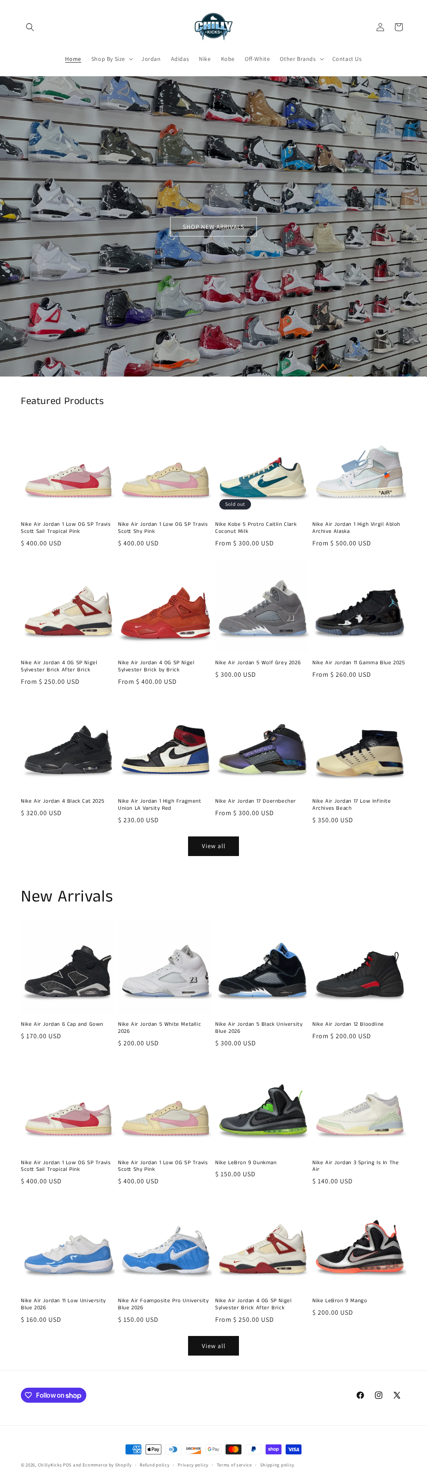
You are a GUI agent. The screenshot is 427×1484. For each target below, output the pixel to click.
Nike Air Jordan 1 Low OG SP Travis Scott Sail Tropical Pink (66, 528)
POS (67, 1465)
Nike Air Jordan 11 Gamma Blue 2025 (358, 663)
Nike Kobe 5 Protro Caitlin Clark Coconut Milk (255, 528)
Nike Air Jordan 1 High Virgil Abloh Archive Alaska (356, 528)
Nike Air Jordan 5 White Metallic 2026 (159, 1028)
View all (214, 846)
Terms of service (234, 1465)
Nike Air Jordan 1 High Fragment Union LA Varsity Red (159, 805)
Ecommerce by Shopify (107, 1465)
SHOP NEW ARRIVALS (213, 226)
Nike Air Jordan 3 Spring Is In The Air (355, 1167)
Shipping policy (277, 1465)
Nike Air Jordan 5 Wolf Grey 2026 (258, 663)
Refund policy (154, 1465)
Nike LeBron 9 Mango (339, 1301)
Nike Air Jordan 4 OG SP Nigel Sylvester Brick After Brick (59, 667)
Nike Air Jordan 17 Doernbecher (255, 801)
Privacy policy (193, 1465)
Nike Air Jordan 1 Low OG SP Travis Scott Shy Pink (163, 528)
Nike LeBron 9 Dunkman (246, 1163)
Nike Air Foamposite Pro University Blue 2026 (163, 1305)
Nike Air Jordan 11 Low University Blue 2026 (63, 1305)
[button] (30, 27)
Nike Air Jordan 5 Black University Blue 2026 (258, 1028)
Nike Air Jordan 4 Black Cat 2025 (62, 801)
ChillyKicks (50, 1465)
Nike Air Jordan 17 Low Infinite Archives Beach (351, 805)
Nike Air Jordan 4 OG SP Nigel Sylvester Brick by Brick (156, 667)
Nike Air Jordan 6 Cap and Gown (62, 1024)
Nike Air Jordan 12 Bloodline (348, 1024)
